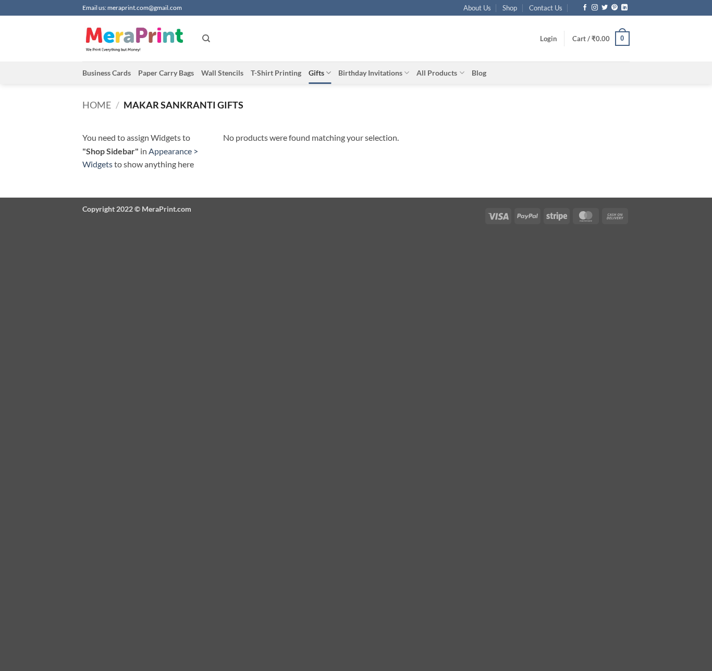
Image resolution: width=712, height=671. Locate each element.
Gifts (316, 72)
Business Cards (106, 72)
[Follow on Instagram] (595, 7)
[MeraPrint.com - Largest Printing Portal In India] (134, 38)
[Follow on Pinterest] (614, 7)
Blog (479, 72)
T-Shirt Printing (276, 72)
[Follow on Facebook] (585, 7)
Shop (509, 8)
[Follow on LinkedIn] (624, 7)
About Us (477, 8)
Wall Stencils (222, 72)
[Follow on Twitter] (604, 7)
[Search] (206, 38)
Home (96, 105)
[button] (548, 38)
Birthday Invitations (370, 72)
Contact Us (545, 8)
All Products (436, 72)
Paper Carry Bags (166, 72)
